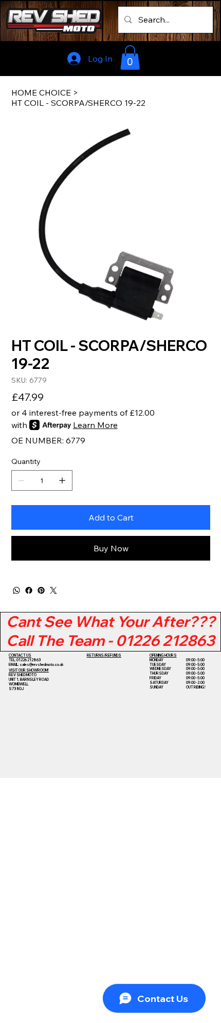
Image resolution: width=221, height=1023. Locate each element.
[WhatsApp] (16, 590)
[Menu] (190, 57)
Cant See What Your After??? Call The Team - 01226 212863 (110, 630)
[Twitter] (53, 590)
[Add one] (62, 480)
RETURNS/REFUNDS (104, 655)
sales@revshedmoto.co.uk (42, 664)
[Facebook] (29, 590)
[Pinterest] (41, 590)
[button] (130, 57)
